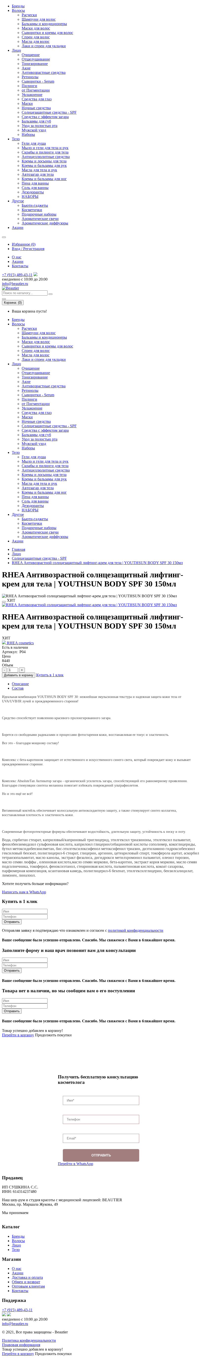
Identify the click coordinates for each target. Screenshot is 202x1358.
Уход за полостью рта (39, 126)
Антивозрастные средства (44, 72)
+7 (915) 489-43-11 (17, 275)
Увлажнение (32, 95)
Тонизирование (35, 64)
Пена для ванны (35, 183)
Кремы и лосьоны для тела (44, 161)
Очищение (31, 55)
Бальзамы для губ (36, 121)
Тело (16, 139)
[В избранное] (4, 601)
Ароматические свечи (40, 219)
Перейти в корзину (18, 1035)
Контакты (20, 266)
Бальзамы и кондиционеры (44, 24)
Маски (27, 103)
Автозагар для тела (38, 174)
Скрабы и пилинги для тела (45, 152)
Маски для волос (36, 28)
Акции (17, 227)
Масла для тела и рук (39, 170)
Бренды (18, 6)
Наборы (28, 134)
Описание (20, 684)
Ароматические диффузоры (45, 223)
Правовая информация (21, 1345)
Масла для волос (36, 41)
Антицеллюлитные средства (46, 157)
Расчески (29, 15)
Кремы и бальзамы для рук (44, 165)
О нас (16, 257)
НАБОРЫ (30, 196)
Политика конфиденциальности (29, 1340)
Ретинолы (30, 77)
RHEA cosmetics (20, 643)
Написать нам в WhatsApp (24, 892)
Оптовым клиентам (28, 1286)
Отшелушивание (36, 59)
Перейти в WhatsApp (75, 1164)
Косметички (32, 210)
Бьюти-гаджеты (35, 205)
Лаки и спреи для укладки (44, 46)
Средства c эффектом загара (45, 117)
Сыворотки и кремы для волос (47, 33)
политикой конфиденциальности (135, 930)
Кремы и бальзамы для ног (44, 179)
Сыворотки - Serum (38, 81)
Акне (26, 68)
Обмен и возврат (26, 1282)
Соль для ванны (35, 188)
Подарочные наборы (39, 214)
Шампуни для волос (39, 19)
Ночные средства (36, 108)
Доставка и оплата (27, 1277)
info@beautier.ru (15, 284)
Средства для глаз (36, 99)
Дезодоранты (33, 192)
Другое (18, 201)
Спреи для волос (36, 37)
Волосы (18, 10)
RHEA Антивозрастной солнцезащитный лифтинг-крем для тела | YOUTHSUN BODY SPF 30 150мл (97, 563)
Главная (18, 549)
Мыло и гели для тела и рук (45, 148)
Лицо (16, 50)
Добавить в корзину (18, 675)
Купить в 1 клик (50, 675)
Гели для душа (34, 143)
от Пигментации (36, 90)
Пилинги (29, 86)
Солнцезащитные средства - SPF (49, 112)
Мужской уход (34, 130)
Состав (18, 688)
